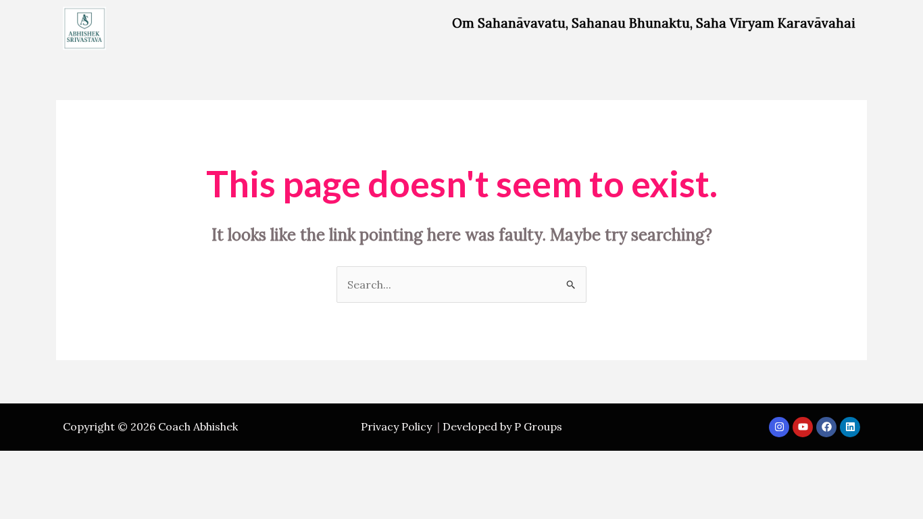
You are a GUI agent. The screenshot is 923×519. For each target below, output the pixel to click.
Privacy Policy (396, 426)
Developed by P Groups (502, 426)
